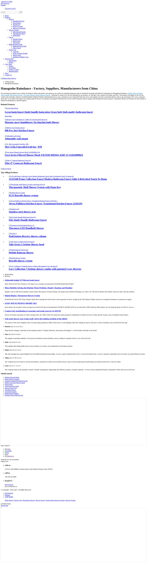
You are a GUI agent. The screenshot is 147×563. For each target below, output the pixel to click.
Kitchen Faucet (17, 39)
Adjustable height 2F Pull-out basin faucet (22, 280)
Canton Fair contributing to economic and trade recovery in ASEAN (33, 311)
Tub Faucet (16, 43)
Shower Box (9, 384)
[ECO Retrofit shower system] (17, 193)
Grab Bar (16, 51)
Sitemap (7, 495)
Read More (8, 116)
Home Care (12, 50)
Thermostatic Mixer (19, 34)
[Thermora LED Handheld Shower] (21, 225)
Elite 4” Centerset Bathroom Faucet (23, 163)
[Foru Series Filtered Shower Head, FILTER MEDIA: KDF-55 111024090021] (22, 152)
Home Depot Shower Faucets (55, 500)
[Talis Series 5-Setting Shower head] (21, 242)
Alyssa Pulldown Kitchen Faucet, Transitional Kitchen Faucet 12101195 (45, 203)
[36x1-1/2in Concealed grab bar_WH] (17, 144)
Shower (11, 19)
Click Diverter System (12, 386)
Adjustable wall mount (16, 138)
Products (7, 17)
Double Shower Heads (135, 93)
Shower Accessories (19, 28)
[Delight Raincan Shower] (18, 250)
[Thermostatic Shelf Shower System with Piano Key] (27, 184)
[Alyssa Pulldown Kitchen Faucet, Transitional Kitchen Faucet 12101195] (33, 201)
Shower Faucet (40, 500)
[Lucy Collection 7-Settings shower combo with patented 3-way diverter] (33, 266)
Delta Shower (9, 500)
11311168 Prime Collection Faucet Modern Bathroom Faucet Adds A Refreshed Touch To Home (58, 179)
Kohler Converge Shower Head (15, 383)
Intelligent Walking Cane (20, 57)
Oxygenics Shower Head (31, 95)
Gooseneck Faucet (10, 392)
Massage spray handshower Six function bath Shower (32, 122)
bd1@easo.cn (9, 484)
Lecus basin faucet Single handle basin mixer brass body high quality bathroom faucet (49, 112)
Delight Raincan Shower (21, 252)
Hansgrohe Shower (29, 500)
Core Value (8, 64)
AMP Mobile (9, 497)
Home (7, 16)
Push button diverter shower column (27, 236)
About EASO (9, 59)
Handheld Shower (18, 21)
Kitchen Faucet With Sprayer (14, 395)
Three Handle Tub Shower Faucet (11, 95)
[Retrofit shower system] (17, 258)
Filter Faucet (17, 48)
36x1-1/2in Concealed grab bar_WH (23, 146)
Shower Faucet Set (11, 388)
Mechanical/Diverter (19, 32)
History (11, 62)
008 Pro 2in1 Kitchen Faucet (19, 130)
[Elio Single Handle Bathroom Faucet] (22, 217)
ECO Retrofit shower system (23, 195)
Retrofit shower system (20, 260)
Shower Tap (18, 500)
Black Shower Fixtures (12, 379)
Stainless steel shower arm (22, 211)
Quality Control (14, 69)
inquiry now (4, 461)
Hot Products (9, 493)
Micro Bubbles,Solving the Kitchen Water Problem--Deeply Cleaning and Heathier (38, 288)
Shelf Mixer (16, 35)
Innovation (12, 68)
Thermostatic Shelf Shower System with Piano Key (35, 187)
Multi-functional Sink (15, 44)
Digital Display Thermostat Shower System (22, 296)
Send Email (4, 505)
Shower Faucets (45, 95)
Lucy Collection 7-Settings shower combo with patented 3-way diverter (45, 269)
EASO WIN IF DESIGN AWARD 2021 (21, 303)
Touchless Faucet (10, 390)
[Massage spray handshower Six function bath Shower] (26, 119)
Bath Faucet (16, 41)
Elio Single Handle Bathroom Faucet (28, 220)
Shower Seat (17, 55)
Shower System (14, 30)
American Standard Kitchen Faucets (16, 381)
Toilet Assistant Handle (20, 53)
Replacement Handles (12, 393)
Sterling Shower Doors (12, 377)
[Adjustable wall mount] (13, 136)
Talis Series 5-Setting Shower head (26, 244)
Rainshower (16, 25)
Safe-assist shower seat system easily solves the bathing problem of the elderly (36, 319)
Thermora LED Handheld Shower (26, 228)
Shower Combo (18, 26)
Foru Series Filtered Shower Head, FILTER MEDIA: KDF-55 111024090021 (44, 155)
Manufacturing (13, 71)
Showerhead (17, 23)
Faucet (11, 37)
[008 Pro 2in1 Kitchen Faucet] (15, 128)
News (6, 73)
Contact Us (8, 75)
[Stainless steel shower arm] (14, 209)
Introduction (12, 60)
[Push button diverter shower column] (13, 233)
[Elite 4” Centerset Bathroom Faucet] (18, 160)
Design (11, 66)
